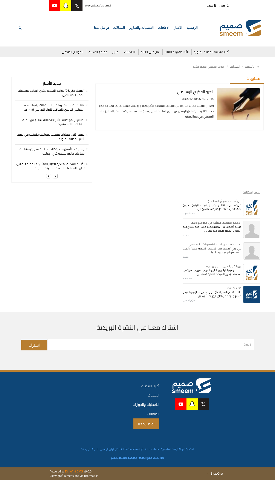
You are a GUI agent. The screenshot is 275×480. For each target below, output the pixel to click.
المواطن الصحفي (72, 52)
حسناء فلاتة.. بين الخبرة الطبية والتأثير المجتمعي (215, 244)
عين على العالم (150, 52)
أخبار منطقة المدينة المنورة (211, 52)
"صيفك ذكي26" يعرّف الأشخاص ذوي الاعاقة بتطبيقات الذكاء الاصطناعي (51, 92)
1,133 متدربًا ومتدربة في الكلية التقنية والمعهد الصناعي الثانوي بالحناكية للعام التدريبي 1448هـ (53, 107)
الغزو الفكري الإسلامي (195, 91)
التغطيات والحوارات (146, 404)
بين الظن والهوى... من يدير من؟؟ (223, 266)
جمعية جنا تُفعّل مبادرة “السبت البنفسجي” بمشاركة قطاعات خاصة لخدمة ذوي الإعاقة (52, 151)
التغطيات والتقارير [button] (141, 27)
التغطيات (130, 52)
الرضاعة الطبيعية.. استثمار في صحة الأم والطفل (215, 222)
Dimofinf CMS (74, 471)
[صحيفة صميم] (240, 28)
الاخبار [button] (178, 27)
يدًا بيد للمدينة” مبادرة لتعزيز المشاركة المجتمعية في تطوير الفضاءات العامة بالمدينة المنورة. (50, 166)
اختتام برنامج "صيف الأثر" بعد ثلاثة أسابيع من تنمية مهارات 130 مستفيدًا (53, 122)
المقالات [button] (119, 27)
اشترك (34, 345)
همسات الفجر (234, 287)
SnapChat (217, 473)
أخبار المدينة (150, 386)
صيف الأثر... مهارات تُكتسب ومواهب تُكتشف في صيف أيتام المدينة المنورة (50, 136)
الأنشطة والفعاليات (177, 52)
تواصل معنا (101, 27)
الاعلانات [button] (164, 27)
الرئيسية (192, 27)
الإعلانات (153, 395)
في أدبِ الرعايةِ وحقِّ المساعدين (224, 200)
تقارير (115, 52)
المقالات (235, 66)
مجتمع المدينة (98, 52)
